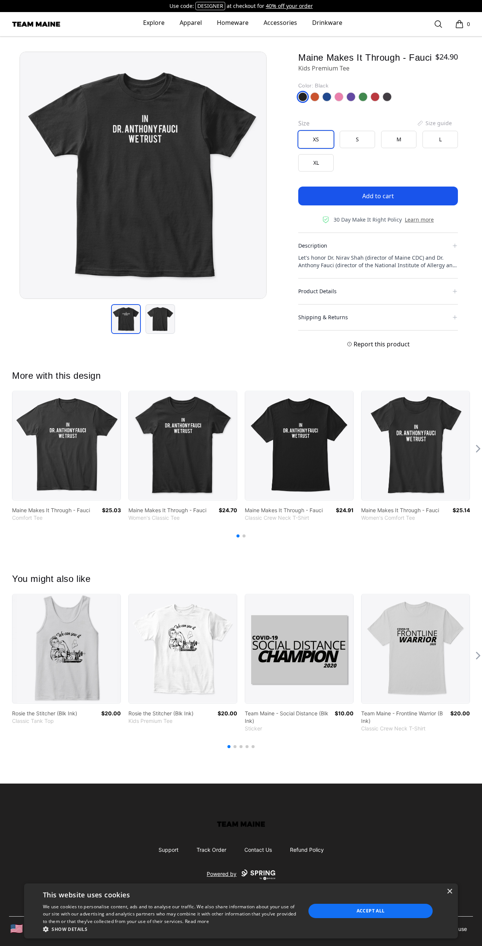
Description (312, 245)
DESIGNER (210, 5)
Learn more (419, 219)
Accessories (280, 22)
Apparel (191, 22)
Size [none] (304, 123)
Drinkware (327, 22)
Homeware (233, 22)
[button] (170, 929)
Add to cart (378, 196)
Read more (197, 921)
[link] (66, 445)
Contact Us (258, 850)
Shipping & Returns (323, 317)
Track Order (211, 850)
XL (316, 162)
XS (316, 139)
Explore (154, 22)
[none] (434, 123)
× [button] (449, 891)
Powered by (221, 874)
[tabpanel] (143, 175)
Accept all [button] (371, 911)
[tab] (126, 319)
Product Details (317, 291)
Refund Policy (307, 850)
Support (168, 850)
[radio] (316, 139)
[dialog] (241, 910)
